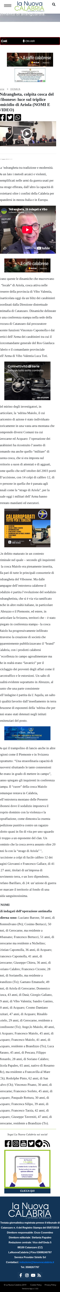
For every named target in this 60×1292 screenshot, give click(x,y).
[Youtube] (33, 1276)
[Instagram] (27, 1276)
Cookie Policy (36, 1285)
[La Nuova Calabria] (29, 6)
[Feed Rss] (39, 1276)
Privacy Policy (50, 1285)
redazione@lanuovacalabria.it (36, 1262)
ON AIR (30, 41)
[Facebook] (21, 1276)
